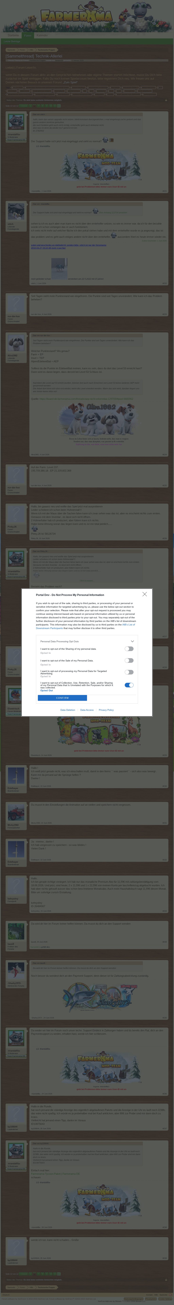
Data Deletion (67, 710)
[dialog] (87, 652)
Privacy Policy (106, 710)
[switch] (129, 648)
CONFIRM (62, 698)
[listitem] (87, 641)
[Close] (146, 595)
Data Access (87, 710)
